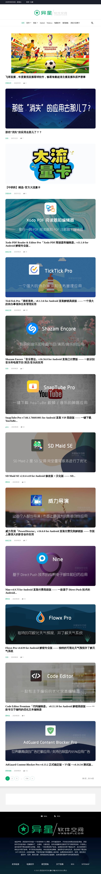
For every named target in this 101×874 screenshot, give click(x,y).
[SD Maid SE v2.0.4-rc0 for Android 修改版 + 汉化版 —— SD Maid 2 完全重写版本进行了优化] (50, 452)
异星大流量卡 (75, 23)
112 (26, 771)
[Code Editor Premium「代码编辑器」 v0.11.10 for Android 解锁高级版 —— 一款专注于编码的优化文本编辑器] (50, 683)
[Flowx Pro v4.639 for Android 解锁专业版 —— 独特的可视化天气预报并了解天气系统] (50, 624)
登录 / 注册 (29, 2)
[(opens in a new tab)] (50, 53)
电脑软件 (57, 23)
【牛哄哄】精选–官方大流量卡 (22, 187)
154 (27, 778)
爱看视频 (8, 771)
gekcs (7, 427)
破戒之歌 (8, 252)
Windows (49, 23)
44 (23, 427)
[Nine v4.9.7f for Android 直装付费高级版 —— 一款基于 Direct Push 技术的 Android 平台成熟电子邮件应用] (50, 566)
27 (26, 540)
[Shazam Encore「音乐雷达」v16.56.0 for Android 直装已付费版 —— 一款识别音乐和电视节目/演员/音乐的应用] (50, 336)
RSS (72, 864)
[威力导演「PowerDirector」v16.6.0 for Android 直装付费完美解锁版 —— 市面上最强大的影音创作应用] (50, 508)
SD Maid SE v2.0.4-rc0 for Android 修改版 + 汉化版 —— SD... (40, 475)
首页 (22, 23)
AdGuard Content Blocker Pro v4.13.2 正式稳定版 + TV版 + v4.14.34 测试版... (49, 764)
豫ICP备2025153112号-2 (58, 870)
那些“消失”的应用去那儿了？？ (23, 132)
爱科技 (7, 482)
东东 (6, 138)
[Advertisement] (50, 799)
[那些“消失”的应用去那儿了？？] (50, 109)
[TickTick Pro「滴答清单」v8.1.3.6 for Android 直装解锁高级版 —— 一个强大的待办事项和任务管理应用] (50, 277)
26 (26, 252)
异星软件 (8, 83)
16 (24, 482)
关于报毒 (60, 864)
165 (26, 310)
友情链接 (15, 864)
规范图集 (65, 23)
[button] (92, 23)
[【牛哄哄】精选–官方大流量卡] (50, 164)
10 (24, 599)
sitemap (85, 864)
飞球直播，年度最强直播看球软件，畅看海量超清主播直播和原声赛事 (45, 76)
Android (42, 23)
